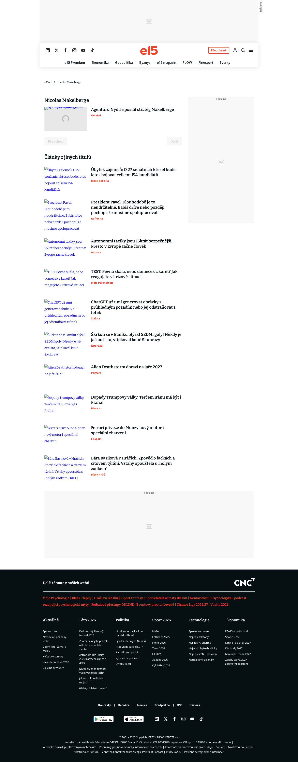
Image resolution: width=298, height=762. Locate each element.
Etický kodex (173, 752)
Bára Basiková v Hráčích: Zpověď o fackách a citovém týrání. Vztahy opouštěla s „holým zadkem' (133, 463)
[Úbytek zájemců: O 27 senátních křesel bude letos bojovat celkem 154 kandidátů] (65, 180)
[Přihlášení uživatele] (235, 50)
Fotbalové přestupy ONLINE (112, 604)
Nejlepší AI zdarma (200, 642)
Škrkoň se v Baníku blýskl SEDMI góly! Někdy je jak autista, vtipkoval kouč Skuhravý (136, 337)
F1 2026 (156, 654)
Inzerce (142, 705)
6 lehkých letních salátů (93, 688)
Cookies (220, 747)
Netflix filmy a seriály (201, 659)
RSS (179, 705)
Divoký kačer (123, 664)
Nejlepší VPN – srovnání (203, 654)
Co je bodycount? (53, 668)
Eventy (225, 63)
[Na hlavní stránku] (149, 50)
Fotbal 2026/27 (161, 637)
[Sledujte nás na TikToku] (92, 50)
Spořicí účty (232, 637)
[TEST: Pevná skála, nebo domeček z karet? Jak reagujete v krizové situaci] (65, 281)
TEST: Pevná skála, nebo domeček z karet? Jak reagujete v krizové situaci (134, 274)
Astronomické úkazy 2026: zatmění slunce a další (92, 659)
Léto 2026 (87, 620)
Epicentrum (50, 631)
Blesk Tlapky (81, 598)
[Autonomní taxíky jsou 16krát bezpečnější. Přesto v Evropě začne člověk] (65, 250)
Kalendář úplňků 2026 (56, 662)
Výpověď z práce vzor (128, 658)
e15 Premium (74, 63)
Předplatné (162, 705)
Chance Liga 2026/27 (192, 604)
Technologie (199, 620)
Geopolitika (124, 63)
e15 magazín (166, 63)
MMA (155, 631)
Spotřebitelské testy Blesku (166, 598)
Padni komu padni (127, 652)
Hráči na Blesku (106, 598)
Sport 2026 (161, 620)
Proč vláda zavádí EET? (129, 647)
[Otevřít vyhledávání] (243, 50)
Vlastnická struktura (86, 752)
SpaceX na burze (199, 631)
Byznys (144, 63)
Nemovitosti (199, 598)
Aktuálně (51, 620)
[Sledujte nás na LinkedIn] (47, 50)
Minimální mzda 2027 (238, 654)
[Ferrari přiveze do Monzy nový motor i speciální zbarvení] (65, 437)
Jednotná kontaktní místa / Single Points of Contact (132, 752)
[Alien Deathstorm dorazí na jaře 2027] (65, 376)
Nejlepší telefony (199, 637)
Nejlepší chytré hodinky (203, 648)
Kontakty (104, 705)
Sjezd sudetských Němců (131, 641)
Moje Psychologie (56, 598)
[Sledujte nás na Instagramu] (74, 50)
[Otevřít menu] (251, 50)
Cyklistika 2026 (161, 665)
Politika (122, 620)
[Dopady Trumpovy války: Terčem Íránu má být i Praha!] (65, 406)
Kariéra (195, 705)
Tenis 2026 (158, 648)
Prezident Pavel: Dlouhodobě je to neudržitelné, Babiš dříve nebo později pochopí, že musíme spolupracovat (127, 207)
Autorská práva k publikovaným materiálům (69, 747)
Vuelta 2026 (219, 604)
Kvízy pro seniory (53, 656)
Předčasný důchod (236, 631)
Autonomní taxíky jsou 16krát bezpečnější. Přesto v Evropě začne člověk (131, 244)
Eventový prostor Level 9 (155, 604)
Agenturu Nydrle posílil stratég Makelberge (132, 109)
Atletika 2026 (160, 659)
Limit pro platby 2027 (238, 642)
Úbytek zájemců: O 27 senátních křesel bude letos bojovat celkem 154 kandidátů (133, 172)
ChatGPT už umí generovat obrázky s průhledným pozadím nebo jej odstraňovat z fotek (133, 307)
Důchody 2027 (233, 648)
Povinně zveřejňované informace (204, 752)
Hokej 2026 (159, 642)
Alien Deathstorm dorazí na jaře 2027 (126, 366)
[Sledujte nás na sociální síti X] (56, 50)
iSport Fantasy (132, 598)
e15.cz (48, 82)
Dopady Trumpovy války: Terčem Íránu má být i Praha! (136, 400)
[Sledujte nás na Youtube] (83, 50)
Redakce (124, 705)
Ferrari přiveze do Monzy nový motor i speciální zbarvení (127, 430)
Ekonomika (100, 63)
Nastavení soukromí (240, 747)
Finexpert (205, 63)
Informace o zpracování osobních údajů (189, 747)
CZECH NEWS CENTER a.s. (163, 737)
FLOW (187, 63)
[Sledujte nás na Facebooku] (65, 50)
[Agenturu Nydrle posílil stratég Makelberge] (65, 119)
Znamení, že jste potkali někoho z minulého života (93, 645)
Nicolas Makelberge (69, 82)
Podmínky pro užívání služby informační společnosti (130, 747)
